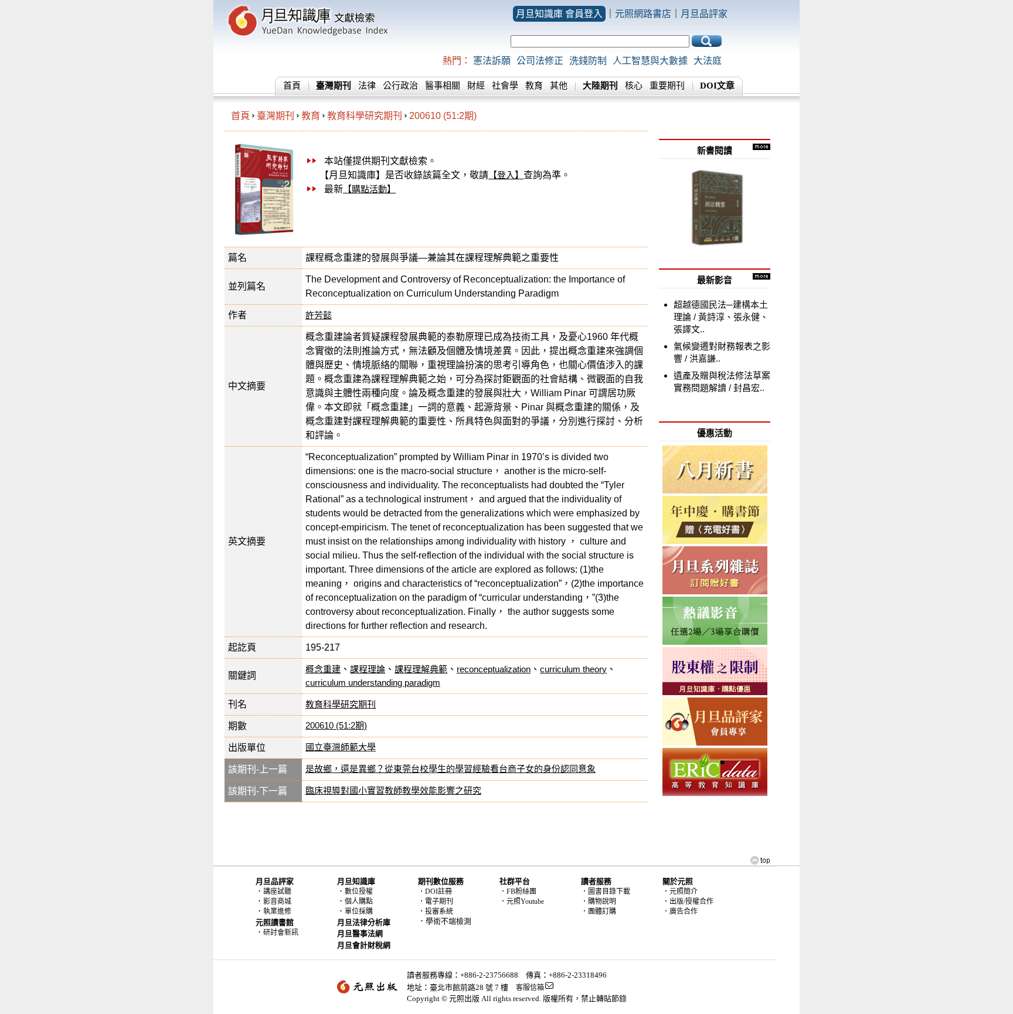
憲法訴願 (492, 61)
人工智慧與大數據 (650, 61)
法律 (367, 85)
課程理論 (367, 669)
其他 (558, 85)
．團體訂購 (598, 911)
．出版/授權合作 (687, 901)
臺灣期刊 (275, 116)
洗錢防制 (588, 61)
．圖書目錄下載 (605, 891)
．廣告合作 (680, 911)
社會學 (505, 85)
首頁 (292, 85)
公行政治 (400, 85)
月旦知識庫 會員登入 (559, 14)
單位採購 (359, 911)
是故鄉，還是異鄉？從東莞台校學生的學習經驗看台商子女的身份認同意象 (450, 769)
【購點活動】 (369, 189)
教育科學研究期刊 (364, 116)
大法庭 (708, 61)
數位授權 (359, 891)
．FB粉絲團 (517, 891)
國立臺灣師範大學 (340, 747)
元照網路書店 (643, 14)
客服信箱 (530, 988)
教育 (534, 85)
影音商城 (277, 901)
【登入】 (506, 175)
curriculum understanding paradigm (372, 683)
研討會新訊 (280, 932)
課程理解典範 (421, 669)
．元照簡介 (680, 891)
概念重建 (323, 669)
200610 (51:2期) (443, 116)
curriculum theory (573, 669)
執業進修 (277, 911)
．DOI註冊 (435, 891)
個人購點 (359, 901)
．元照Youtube (521, 901)
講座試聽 (277, 891)
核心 (634, 85)
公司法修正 (539, 61)
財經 (476, 85)
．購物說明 (598, 901)
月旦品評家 (704, 14)
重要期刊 (667, 85)
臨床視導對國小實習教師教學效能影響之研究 (393, 790)
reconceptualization (494, 669)
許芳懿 (318, 315)
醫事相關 (442, 85)
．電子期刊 (435, 901)
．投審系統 (435, 911)
